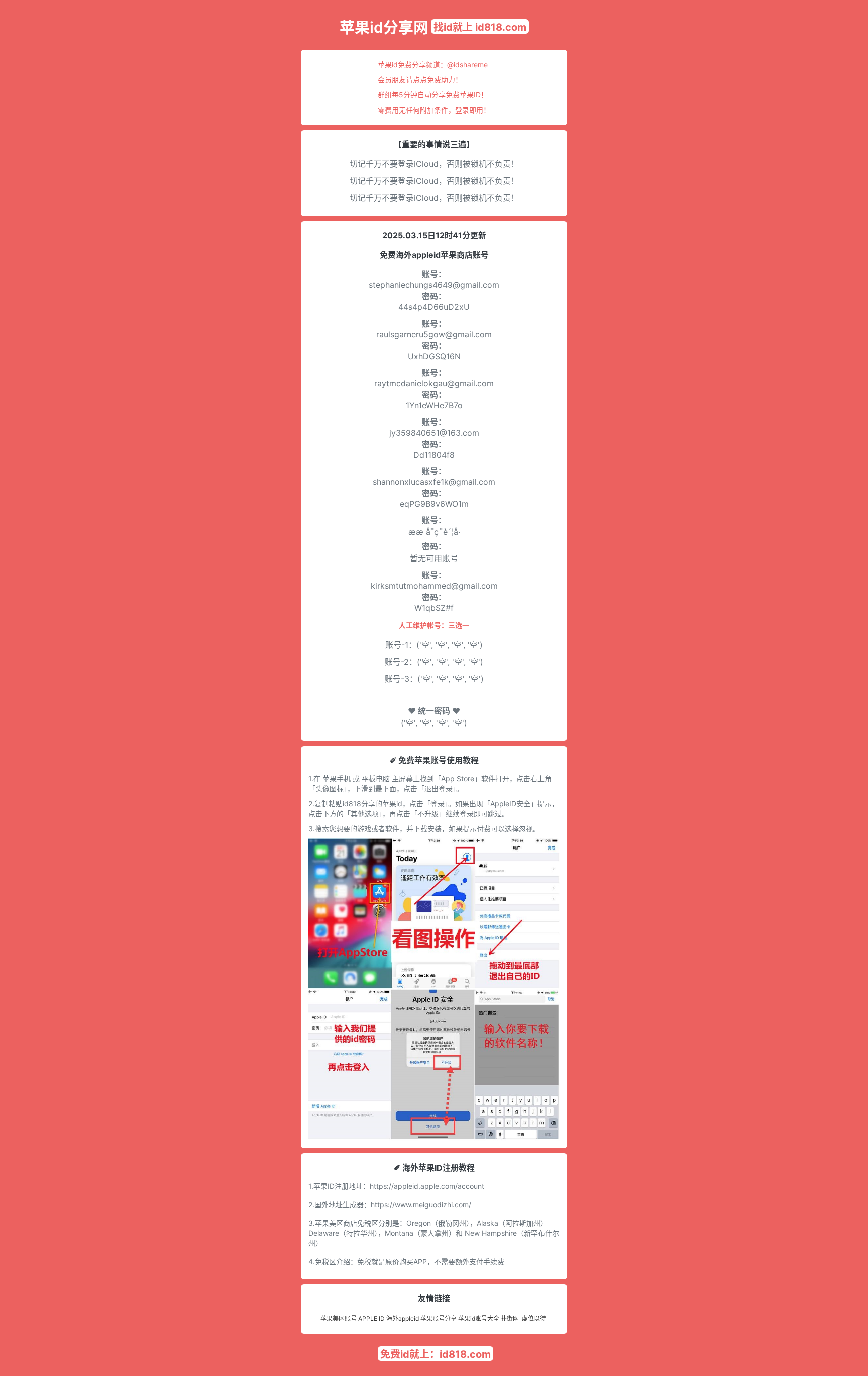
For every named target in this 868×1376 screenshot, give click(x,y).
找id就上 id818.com (479, 27)
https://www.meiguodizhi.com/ (421, 1204)
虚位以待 (534, 1318)
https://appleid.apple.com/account (427, 1186)
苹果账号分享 (438, 1318)
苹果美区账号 (338, 1318)
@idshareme (467, 64)
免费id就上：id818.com (435, 1354)
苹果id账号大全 (478, 1318)
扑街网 (510, 1318)
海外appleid (402, 1318)
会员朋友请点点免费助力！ (420, 79)
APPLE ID (371, 1318)
